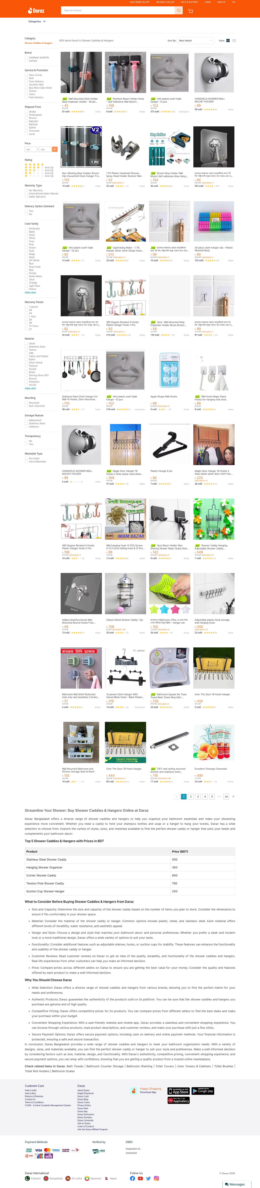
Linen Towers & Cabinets (194, 1066)
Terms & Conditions (34, 1102)
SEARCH (179, 10)
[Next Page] (233, 796)
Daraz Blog (82, 1099)
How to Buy (30, 1093)
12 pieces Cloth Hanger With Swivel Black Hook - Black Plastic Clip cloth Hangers (124, 697)
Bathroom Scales (63, 1071)
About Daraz (83, 1090)
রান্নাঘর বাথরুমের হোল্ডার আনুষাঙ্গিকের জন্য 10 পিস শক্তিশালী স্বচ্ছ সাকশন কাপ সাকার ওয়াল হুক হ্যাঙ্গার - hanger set (213, 176)
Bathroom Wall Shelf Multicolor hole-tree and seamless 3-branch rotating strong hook (80, 697)
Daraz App (82, 1111)
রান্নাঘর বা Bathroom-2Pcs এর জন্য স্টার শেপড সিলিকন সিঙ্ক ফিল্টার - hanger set (169, 621)
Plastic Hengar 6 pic (161, 471)
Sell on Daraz (84, 1123)
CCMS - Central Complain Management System (48, 1105)
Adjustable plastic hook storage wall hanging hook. (212, 621)
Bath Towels (75, 1066)
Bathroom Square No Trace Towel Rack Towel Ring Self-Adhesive (169, 697)
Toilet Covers (164, 1066)
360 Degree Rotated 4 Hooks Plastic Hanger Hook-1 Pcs (122, 323)
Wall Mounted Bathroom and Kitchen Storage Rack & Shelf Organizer (78, 771)
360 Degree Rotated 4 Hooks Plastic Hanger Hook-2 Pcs (78, 547)
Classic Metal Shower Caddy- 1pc (124, 619)
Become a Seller (165, 2)
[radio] (26, 164)
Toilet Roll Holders (37, 1071)
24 (226, 796)
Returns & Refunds (34, 1096)
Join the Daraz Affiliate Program (92, 1129)
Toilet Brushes (223, 1066)
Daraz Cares (83, 1102)
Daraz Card (83, 1096)
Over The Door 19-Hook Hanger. (212, 694)
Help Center (31, 1090)
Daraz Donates (84, 1117)
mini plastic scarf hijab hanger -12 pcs (166, 100)
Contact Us (30, 1099)
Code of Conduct (85, 1126)
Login (208, 2)
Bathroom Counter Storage (104, 1066)
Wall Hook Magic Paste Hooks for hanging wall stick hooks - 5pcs (210, 399)
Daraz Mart (82, 1108)
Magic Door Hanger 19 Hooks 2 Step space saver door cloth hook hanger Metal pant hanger (213, 474)
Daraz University (85, 1120)
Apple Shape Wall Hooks (164, 396)
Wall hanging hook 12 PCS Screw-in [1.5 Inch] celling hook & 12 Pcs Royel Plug (124, 548)
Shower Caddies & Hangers (38, 43)
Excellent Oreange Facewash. (211, 768)
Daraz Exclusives (85, 1114)
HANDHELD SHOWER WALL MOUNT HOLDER (210, 100)
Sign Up (221, 2)
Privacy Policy (84, 1105)
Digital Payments (85, 1093)
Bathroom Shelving (139, 1066)
